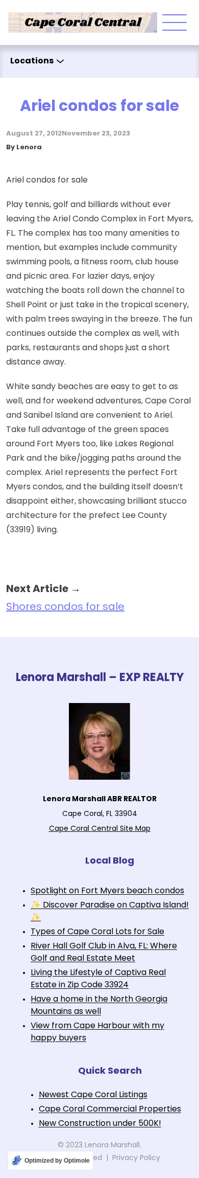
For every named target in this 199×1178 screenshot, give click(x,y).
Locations (32, 61)
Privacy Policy (136, 1158)
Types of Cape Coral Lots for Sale (97, 932)
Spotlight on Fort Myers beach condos (107, 891)
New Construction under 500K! (100, 1124)
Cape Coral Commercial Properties (110, 1109)
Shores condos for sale (65, 607)
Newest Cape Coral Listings (93, 1095)
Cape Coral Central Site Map (100, 829)
